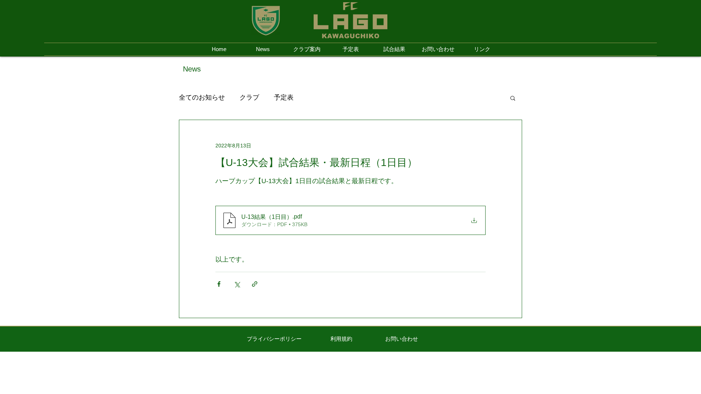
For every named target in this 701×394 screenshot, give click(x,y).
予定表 (284, 97)
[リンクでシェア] (254, 284)
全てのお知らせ (202, 97)
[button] (512, 98)
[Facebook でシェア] (218, 284)
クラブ (249, 97)
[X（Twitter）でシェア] (236, 284)
